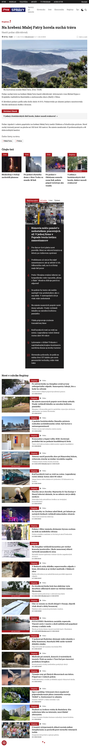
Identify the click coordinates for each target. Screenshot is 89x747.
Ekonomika (59, 9)
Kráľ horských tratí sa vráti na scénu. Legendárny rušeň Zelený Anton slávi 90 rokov (45, 333)
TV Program (45, 2)
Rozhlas (12, 2)
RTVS (6, 37)
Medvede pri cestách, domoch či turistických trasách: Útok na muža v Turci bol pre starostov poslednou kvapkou (53, 659)
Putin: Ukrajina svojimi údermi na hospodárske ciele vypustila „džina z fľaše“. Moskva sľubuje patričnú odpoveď (46, 279)
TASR (11, 37)
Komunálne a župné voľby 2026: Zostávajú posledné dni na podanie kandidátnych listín (51, 440)
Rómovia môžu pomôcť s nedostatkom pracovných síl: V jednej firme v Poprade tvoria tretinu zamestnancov (45, 234)
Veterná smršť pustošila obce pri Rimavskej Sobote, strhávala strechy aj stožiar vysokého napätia (54, 457)
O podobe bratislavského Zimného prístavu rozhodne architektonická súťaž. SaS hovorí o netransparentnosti (52, 423)
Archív (34, 2)
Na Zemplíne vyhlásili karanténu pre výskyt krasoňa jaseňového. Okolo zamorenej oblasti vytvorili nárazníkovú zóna (52, 549)
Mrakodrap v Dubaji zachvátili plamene (10, 176)
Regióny (70, 9)
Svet (50, 9)
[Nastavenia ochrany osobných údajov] (4, 742)
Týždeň (57, 200)
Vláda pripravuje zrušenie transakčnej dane (42, 321)
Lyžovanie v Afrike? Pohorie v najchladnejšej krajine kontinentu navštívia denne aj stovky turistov (46, 345)
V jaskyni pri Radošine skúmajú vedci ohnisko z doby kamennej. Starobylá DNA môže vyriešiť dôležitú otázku (53, 641)
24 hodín (43, 200)
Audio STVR (58, 2)
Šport (78, 9)
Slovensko (41, 9)
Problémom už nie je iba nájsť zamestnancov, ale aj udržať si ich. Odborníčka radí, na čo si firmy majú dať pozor (46, 264)
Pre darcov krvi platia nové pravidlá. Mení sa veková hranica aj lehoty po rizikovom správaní (46, 250)
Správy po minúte (31, 9)
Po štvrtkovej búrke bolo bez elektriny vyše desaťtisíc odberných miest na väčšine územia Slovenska (52, 588)
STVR (4, 2)
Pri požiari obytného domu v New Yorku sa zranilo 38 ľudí (33, 177)
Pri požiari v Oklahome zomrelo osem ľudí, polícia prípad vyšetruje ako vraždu (55, 180)
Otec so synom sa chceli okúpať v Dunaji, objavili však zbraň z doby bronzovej (53, 604)
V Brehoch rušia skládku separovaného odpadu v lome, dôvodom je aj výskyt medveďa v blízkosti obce (53, 569)
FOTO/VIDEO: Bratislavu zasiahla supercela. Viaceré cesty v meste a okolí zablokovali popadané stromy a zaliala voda (54, 624)
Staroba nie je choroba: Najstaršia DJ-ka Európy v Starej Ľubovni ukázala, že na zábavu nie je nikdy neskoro (54, 494)
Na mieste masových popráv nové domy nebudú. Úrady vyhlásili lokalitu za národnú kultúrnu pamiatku (46, 309)
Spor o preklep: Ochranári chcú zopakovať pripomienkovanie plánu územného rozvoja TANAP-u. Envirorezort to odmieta (51, 694)
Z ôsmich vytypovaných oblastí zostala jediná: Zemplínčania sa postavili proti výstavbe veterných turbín (54, 729)
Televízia (24, 2)
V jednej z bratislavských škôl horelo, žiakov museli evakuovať (29, 116)
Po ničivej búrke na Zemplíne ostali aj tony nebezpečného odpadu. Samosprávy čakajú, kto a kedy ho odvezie (54, 386)
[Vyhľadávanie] (85, 9)
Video (44, 381)
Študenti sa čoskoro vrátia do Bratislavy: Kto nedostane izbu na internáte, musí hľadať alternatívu (51, 712)
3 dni (51, 200)
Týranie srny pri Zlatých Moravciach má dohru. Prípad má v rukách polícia (53, 675)
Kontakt (84, 2)
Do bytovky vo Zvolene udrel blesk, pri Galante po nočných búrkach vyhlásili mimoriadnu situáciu (53, 512)
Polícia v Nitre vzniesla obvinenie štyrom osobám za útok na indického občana (53, 530)
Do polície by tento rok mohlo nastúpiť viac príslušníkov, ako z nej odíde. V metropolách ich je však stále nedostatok (45, 294)
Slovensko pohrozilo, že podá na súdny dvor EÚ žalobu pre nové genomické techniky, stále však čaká (45, 358)
